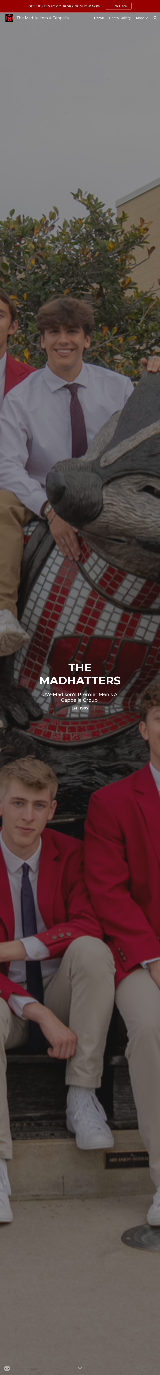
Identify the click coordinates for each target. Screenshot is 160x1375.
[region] (80, 6)
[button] (155, 18)
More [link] (140, 18)
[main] (80, 691)
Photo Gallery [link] (120, 18)
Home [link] (99, 18)
